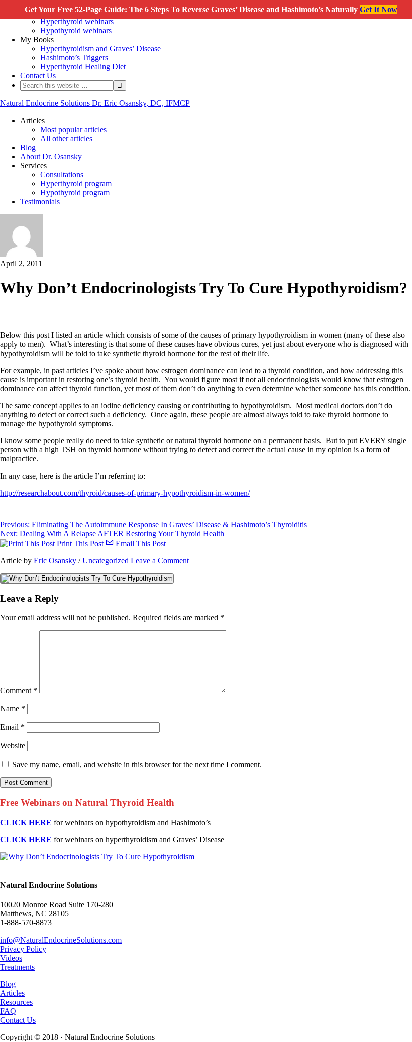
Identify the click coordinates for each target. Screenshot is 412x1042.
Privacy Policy (23, 949)
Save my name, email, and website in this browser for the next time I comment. (137, 764)
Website (12, 745)
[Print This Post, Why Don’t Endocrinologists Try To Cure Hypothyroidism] (27, 543)
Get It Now (378, 9)
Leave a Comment (160, 560)
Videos (11, 958)
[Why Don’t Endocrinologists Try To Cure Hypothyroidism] (97, 856)
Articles (12, 993)
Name (12, 708)
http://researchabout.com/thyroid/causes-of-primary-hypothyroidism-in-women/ (125, 493)
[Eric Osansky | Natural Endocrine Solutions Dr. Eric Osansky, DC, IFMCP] (21, 254)
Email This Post (140, 543)
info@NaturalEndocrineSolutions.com (61, 940)
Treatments (17, 967)
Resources (16, 1002)
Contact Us (18, 1020)
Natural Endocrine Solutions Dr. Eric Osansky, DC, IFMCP (95, 103)
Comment (18, 690)
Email (12, 727)
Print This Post (80, 543)
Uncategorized (105, 560)
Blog (8, 984)
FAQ (8, 1011)
